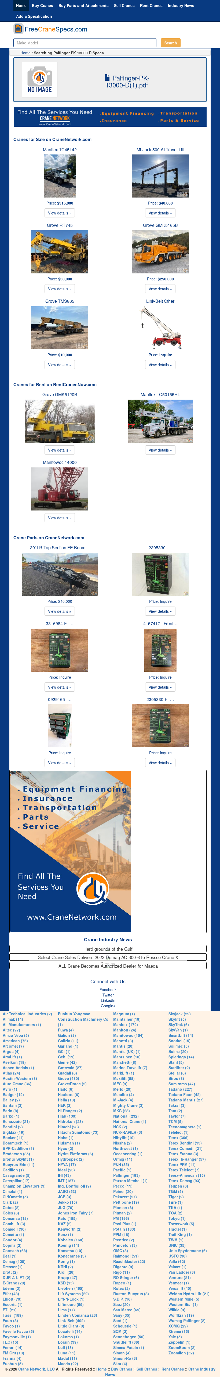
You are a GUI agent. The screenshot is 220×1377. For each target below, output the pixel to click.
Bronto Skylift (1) (18, 1159)
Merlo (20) (122, 1089)
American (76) (15, 1040)
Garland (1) (68, 1046)
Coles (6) (11, 1213)
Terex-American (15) (186, 1175)
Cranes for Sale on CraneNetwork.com (52, 139)
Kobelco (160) (70, 1239)
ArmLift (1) (12, 1056)
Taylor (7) (177, 1116)
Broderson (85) (16, 1153)
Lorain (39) (68, 1342)
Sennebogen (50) (129, 1336)
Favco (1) (11, 1326)
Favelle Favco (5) (18, 1331)
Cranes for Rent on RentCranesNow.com (55, 384)
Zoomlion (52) (181, 1352)
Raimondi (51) (126, 1256)
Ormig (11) (122, 1159)
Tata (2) (175, 1110)
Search (170, 42)
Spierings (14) (181, 1056)
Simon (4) (122, 1352)
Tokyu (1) (177, 1218)
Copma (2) (12, 1245)
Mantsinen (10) (127, 1056)
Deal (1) (10, 1256)
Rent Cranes (151, 5)
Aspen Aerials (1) (18, 1067)
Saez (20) (121, 1304)
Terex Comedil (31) (185, 1148)
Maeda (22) (68, 1363)
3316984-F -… (60, 623)
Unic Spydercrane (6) (187, 1250)
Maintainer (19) (127, 1019)
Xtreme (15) (178, 1331)
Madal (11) (67, 1358)
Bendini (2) (13, 1126)
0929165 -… (60, 699)
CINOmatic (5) (15, 1196)
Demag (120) (14, 1261)
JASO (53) (67, 1191)
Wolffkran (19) (181, 1315)
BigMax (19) (13, 1132)
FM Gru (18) (13, 1352)
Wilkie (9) (176, 1309)
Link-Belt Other (160, 301)
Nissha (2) (122, 1143)
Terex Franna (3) (183, 1153)
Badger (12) (13, 1094)
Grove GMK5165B (160, 225)
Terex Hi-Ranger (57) (187, 1159)
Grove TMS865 (59, 301)
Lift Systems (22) (73, 1293)
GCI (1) (64, 1051)
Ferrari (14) (13, 1347)
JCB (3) (64, 1196)
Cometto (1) (13, 1234)
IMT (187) (66, 1180)
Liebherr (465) (70, 1288)
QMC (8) (120, 1250)
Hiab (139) (67, 1116)
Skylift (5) (177, 1019)
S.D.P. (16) (122, 1299)
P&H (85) (121, 1164)
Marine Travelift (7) (130, 1067)
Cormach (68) (15, 1250)
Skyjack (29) (179, 1013)
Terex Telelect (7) (184, 1169)
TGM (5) (175, 1191)
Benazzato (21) (16, 1121)
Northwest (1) (125, 1148)
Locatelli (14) (70, 1331)
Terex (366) (178, 1137)
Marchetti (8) (124, 1062)
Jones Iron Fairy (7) (76, 1213)
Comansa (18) (15, 1218)
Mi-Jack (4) (123, 1100)
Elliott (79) (12, 1299)
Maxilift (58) (124, 1078)
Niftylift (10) (124, 1137)
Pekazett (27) (125, 1196)
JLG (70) (66, 1207)
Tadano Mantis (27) (186, 1100)
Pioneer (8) (123, 1207)
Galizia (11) (68, 1040)
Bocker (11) (13, 1137)
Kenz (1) (65, 1234)
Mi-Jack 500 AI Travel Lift (160, 149)
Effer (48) (11, 1293)
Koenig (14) (68, 1245)
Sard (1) (120, 1320)
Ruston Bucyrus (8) (131, 1293)
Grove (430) (68, 1078)
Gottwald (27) (70, 1067)
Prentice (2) (123, 1239)
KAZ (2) (65, 1223)
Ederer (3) (11, 1288)
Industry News (181, 5)
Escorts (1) (13, 1304)
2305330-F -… (160, 699)
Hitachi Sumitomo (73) (78, 1132)
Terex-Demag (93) (184, 1180)
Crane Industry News (108, 939)
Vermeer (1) (178, 1283)
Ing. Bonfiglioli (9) (74, 1186)
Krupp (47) (67, 1277)
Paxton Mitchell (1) (130, 1180)
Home (21, 5)
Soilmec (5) (178, 1046)
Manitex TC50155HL (160, 394)
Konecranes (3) (72, 1256)
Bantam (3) (13, 1105)
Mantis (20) (123, 1046)
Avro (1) (10, 1089)
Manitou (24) (124, 1030)
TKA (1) (175, 1207)
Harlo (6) (66, 1089)
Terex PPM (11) (182, 1164)
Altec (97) (11, 1030)
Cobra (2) (11, 1207)
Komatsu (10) (70, 1250)
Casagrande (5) (17, 1175)
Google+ (108, 1005)
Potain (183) (124, 1229)
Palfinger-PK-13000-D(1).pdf (127, 81)
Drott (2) (10, 1272)
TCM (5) (175, 1121)
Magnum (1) (124, 1013)
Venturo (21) (179, 1277)
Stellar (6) (177, 1073)
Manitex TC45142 (60, 149)
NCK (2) (120, 1126)
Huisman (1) (69, 1143)
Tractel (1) (177, 1229)
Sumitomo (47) (181, 1083)
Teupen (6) (178, 1186)
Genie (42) (67, 1062)
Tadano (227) (180, 1089)
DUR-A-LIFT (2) (16, 1277)
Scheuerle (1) (125, 1326)
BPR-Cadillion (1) (18, 1148)
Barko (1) (11, 1116)
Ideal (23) (66, 1169)
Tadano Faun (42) (184, 1094)
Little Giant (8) (71, 1326)
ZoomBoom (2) (182, 1347)
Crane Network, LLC (36, 1369)
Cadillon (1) (13, 1169)
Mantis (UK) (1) (127, 1051)
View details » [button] (59, 213)
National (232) (126, 1116)
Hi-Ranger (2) (70, 1110)
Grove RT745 (60, 225)
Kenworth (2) (70, 1229)
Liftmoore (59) (71, 1304)
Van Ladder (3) (181, 1272)
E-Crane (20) (14, 1283)
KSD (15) (66, 1283)
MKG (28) (121, 1110)
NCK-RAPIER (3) (127, 1132)
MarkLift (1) (123, 1073)
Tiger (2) (176, 1196)
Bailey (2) (11, 1100)
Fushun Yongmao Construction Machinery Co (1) (83, 1019)
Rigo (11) (121, 1272)
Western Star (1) (183, 1304)
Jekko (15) (67, 1202)
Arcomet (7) (13, 1046)
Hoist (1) (66, 1137)
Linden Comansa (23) (77, 1315)
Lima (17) (66, 1309)
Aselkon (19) (14, 1062)
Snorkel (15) (179, 1040)
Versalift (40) (179, 1288)
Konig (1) (66, 1261)
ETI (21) (10, 1309)
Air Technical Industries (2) (27, 1013)
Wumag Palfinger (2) (187, 1320)
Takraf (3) (177, 1105)
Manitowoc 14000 (60, 462)
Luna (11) (66, 1352)
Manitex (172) (125, 1024)
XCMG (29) (178, 1326)
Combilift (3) (14, 1223)
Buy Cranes (42, 5)
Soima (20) (178, 1051)
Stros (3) (176, 1078)
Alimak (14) (13, 1019)
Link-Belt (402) (71, 1320)
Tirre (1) (175, 1202)
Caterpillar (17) (16, 1180)
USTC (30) (177, 1256)
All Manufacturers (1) (22, 1024)
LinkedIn (108, 1000)
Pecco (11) (123, 1186)
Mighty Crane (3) (128, 1105)
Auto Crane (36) (17, 1083)
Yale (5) (175, 1336)
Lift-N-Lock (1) (71, 1299)
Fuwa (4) (66, 1030)
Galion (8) (67, 1035)
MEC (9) (120, 1083)
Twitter (108, 995)
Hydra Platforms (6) (75, 1153)
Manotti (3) (123, 1040)
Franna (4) (12, 1358)
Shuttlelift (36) (126, 1342)
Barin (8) (10, 1110)
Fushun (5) (13, 1363)
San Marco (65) (127, 1309)
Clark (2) (10, 1202)
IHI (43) (64, 1175)
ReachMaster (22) (129, 1261)
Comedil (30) (14, 1229)
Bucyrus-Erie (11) (18, 1164)
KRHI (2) (65, 1266)
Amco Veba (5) (16, 1035)
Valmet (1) (177, 1266)
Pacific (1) (122, 1169)
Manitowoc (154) (128, 1035)
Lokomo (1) (68, 1336)
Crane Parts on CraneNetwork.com (48, 537)
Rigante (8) (123, 1266)
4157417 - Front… (160, 623)
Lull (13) (65, 1347)
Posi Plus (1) (124, 1223)
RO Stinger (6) (126, 1277)
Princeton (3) (125, 1245)
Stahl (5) (176, 1062)
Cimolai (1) (12, 1191)
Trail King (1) (180, 1234)
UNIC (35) (177, 1245)
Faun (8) (10, 1320)
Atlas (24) (11, 1073)
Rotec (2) (121, 1288)
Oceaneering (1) (127, 1153)
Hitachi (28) (68, 1126)
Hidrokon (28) (70, 1121)
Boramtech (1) (15, 1143)
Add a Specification (34, 16)
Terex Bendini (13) (185, 1143)
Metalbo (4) (123, 1094)
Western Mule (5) (183, 1299)
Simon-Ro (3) (125, 1358)
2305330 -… (160, 547)
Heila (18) (66, 1100)
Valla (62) (176, 1261)
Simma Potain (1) (128, 1347)
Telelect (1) (178, 1132)
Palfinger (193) (126, 1175)
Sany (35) (121, 1315)
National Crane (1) (129, 1121)
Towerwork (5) (181, 1223)
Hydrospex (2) (71, 1159)
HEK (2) (65, 1105)
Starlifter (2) (179, 1067)
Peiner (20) (123, 1191)
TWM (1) (176, 1239)
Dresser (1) (13, 1266)
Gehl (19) (66, 1056)
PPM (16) (121, 1234)
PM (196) (121, 1218)
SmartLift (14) (180, 1035)
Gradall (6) (67, 1073)
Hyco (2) (65, 1148)
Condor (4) (12, 1239)
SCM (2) (120, 1331)
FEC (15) (10, 1342)
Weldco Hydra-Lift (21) (189, 1293)
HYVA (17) (67, 1164)
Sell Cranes (124, 5)
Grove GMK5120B (59, 394)
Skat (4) (120, 1363)
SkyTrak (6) (178, 1024)
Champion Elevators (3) (24, 1186)
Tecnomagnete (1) (184, 1126)
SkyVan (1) (178, 1030)
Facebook (108, 989)
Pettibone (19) (126, 1202)
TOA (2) (175, 1213)
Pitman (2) (122, 1213)
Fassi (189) (13, 1315)
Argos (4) (11, 1051)
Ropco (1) (122, 1283)
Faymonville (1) (17, 1336)
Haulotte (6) (68, 1094)
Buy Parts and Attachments (83, 5)
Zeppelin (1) (179, 1342)
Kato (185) (67, 1218)
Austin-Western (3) (20, 1078)
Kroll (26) (66, 1272)
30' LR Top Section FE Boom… (60, 547)
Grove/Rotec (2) (72, 1083)
